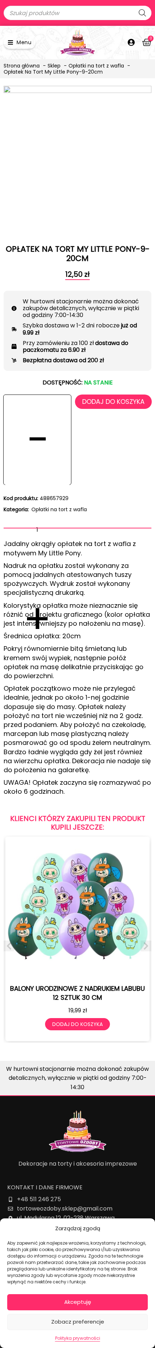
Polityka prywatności (77, 1338)
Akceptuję (77, 1302)
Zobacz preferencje (77, 1321)
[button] (20, 42)
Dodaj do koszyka (113, 401)
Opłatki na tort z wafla (59, 509)
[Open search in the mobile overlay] (77, 13)
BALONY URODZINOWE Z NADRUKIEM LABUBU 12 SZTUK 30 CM (77, 993)
